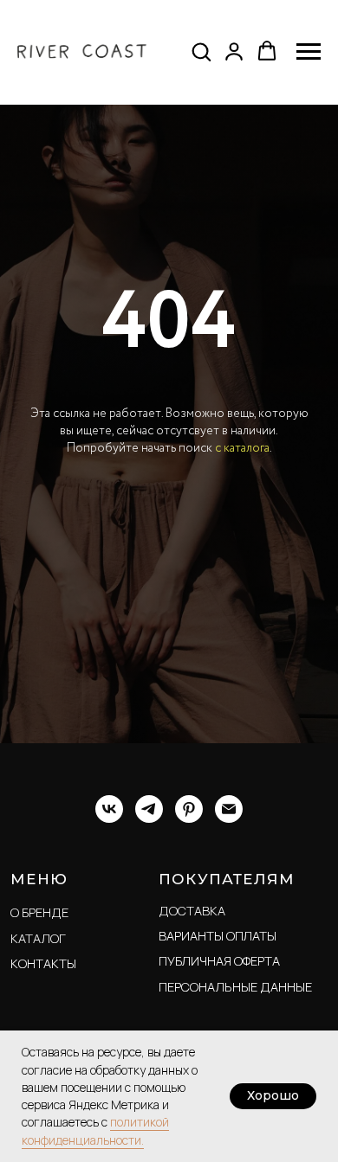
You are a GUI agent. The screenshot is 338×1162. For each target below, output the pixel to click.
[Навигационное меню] (308, 52)
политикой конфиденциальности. (95, 1130)
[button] (201, 51)
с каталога (242, 663)
